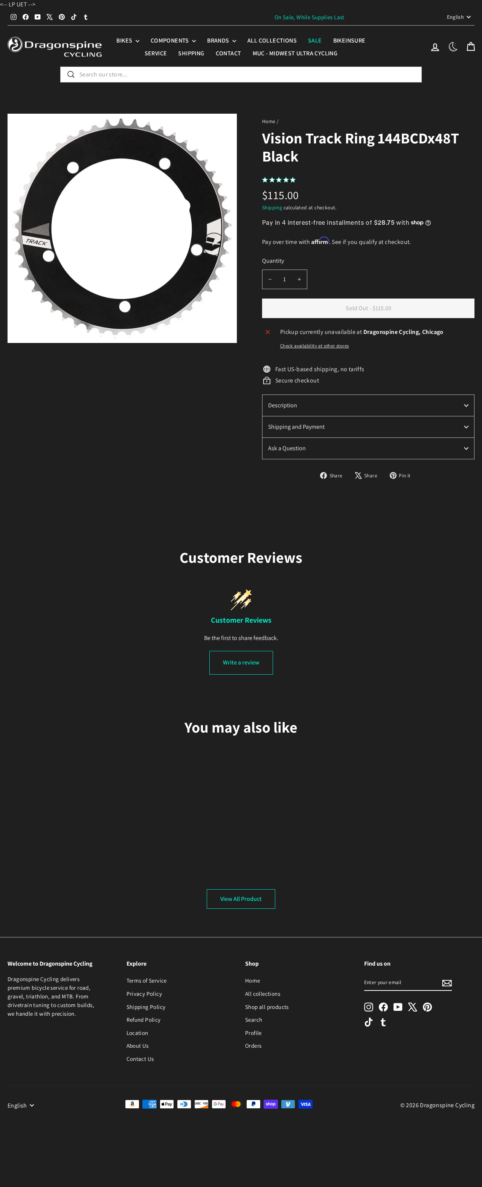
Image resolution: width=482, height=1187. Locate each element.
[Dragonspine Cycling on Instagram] (368, 1007)
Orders (253, 1045)
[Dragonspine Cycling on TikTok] (368, 1022)
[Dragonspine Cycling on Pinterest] (427, 1007)
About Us (138, 1045)
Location (137, 1032)
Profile (253, 1032)
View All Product (241, 899)
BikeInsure (349, 40)
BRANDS (218, 40)
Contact (228, 53)
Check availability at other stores (314, 346)
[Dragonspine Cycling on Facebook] (383, 1007)
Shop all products (267, 1006)
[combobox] (241, 74)
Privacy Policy (144, 993)
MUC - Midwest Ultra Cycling (295, 53)
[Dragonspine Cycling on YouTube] (398, 1007)
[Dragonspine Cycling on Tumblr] (383, 1022)
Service (156, 53)
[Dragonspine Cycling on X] (412, 1007)
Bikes (124, 40)
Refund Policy (144, 1019)
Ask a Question (287, 448)
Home (269, 121)
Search (253, 1019)
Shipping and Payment (296, 427)
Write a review (241, 662)
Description (282, 405)
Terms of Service (147, 980)
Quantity (273, 261)
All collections (272, 40)
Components (170, 40)
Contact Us (140, 1058)
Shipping (191, 53)
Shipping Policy (146, 1006)
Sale (315, 40)
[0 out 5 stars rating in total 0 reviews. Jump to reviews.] (280, 179)
